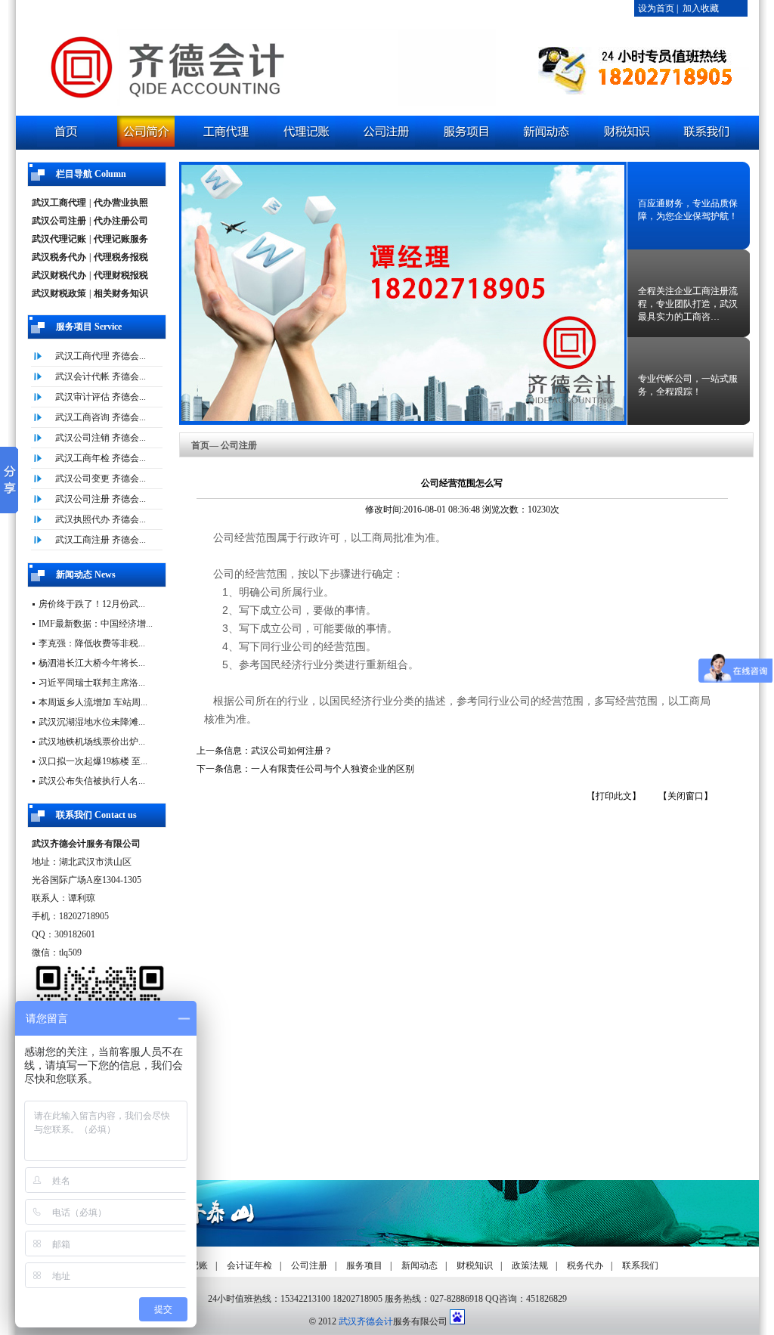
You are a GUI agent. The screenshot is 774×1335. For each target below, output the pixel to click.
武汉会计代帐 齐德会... (100, 376)
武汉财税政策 (59, 293)
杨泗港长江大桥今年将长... (92, 663)
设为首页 (656, 8)
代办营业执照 (121, 202)
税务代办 (585, 1265)
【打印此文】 (614, 796)
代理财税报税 (121, 275)
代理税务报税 (121, 257)
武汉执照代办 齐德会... (100, 519)
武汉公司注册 (59, 220)
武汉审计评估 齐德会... (100, 397)
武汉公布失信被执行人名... (92, 781)
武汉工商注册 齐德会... (100, 539)
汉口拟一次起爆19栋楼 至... (93, 761)
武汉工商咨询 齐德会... (100, 417)
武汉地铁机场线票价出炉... (92, 741)
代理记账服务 (121, 239)
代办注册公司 (121, 220)
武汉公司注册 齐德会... (100, 499)
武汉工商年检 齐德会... (100, 458)
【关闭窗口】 (685, 796)
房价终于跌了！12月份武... (92, 604)
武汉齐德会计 (366, 1321)
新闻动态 (419, 1265)
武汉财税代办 (59, 275)
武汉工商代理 (59, 202)
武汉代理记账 (59, 239)
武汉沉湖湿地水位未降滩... (92, 722)
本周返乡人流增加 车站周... (93, 702)
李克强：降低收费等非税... (92, 643)
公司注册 (309, 1265)
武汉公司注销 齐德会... (100, 437)
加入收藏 (701, 8)
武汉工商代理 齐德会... (100, 356)
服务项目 (364, 1265)
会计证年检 (249, 1265)
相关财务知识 (121, 293)
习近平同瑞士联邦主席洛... (92, 682)
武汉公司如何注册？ (292, 750)
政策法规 (530, 1265)
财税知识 (475, 1265)
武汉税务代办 (59, 257)
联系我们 (640, 1265)
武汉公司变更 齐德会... (100, 478)
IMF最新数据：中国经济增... (96, 623)
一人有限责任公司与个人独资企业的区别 (332, 769)
